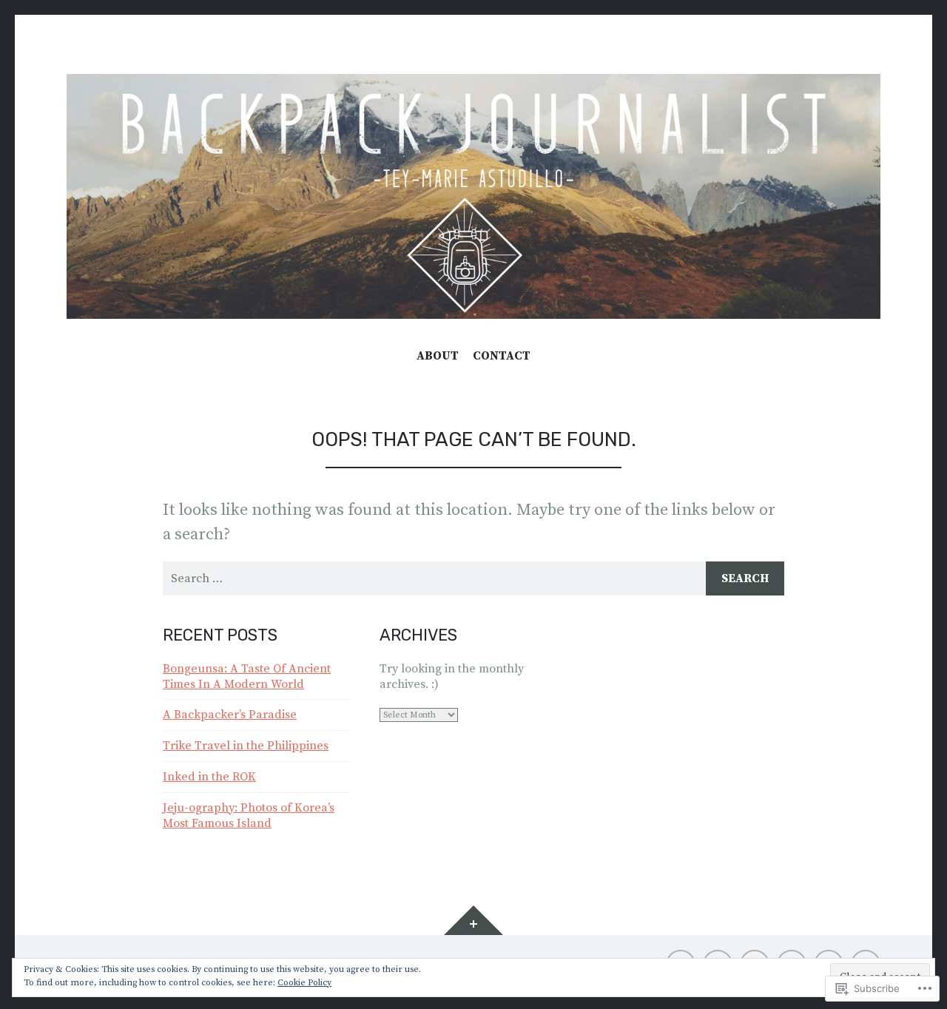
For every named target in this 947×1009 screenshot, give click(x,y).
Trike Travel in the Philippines (245, 745)
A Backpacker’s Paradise (230, 714)
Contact (501, 355)
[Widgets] (473, 920)
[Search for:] (473, 578)
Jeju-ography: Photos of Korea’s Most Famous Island (248, 815)
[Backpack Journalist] (473, 196)
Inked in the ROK (209, 776)
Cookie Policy (304, 982)
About (438, 355)
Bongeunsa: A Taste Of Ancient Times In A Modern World (247, 676)
